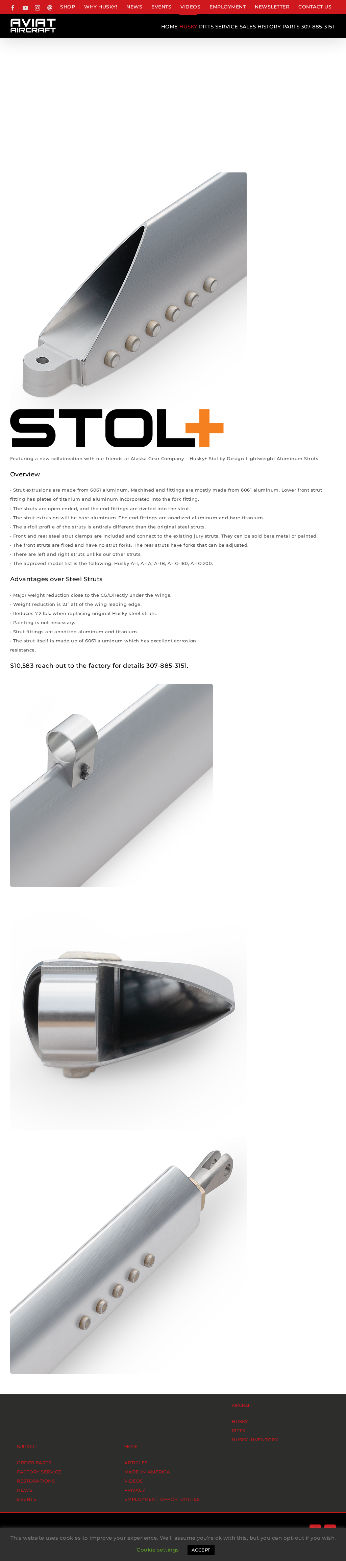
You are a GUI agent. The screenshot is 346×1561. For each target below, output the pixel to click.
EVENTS (26, 1499)
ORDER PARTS (34, 1462)
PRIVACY (134, 1490)
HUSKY (240, 1421)
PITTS (238, 1430)
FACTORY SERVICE (39, 1471)
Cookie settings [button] (158, 1549)
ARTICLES (136, 1462)
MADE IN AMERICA (147, 1471)
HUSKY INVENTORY (255, 1439)
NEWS (24, 1490)
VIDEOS (133, 1481)
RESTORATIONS (36, 1481)
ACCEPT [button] (201, 1550)
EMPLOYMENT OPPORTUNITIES (162, 1499)
